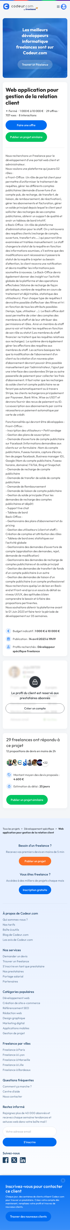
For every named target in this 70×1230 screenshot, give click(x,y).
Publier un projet (35, 861)
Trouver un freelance (35, 64)
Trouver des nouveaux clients (28, 1216)
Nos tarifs (9, 924)
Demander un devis (15, 956)
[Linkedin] (23, 1160)
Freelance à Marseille (16, 1060)
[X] (14, 1160)
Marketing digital (14, 1023)
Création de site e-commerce (21, 1003)
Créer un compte (35, 708)
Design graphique (14, 1018)
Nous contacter (12, 1096)
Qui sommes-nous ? (15, 919)
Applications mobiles (16, 1028)
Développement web (16, 998)
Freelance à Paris (14, 1049)
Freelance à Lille (13, 1065)
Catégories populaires (18, 992)
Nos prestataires (13, 971)
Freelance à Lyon (14, 1055)
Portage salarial (13, 976)
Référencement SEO (16, 1008)
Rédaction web (12, 1013)
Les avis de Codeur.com (18, 939)
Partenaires (10, 981)
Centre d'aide (11, 1091)
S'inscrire (30, 1142)
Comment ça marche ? (17, 1086)
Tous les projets (11, 828)
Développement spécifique (39, 828)
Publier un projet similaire (26, 137)
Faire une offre (26, 125)
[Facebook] (5, 1160)
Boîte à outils (11, 929)
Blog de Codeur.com (16, 934)
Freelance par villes (17, 1043)
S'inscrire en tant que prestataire (24, 966)
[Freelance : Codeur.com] (21, 6)
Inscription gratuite (35, 890)
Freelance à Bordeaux (17, 1070)
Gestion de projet (14, 1033)
